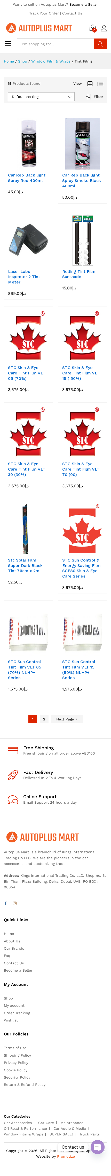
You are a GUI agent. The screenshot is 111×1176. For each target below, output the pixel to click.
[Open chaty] (98, 1147)
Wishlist (11, 1020)
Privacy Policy (16, 1062)
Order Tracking (17, 1013)
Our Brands (14, 948)
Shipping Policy (17, 1055)
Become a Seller (83, 4)
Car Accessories (18, 1123)
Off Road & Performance (25, 1128)
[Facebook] (5, 903)
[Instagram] (14, 903)
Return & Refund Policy (24, 1084)
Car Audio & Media (69, 1128)
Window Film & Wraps (23, 1134)
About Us (12, 941)
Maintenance (71, 1123)
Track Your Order (44, 13)
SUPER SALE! (61, 1134)
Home (9, 934)
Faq (7, 956)
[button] (22, 166)
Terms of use (15, 1048)
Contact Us (72, 13)
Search (100, 44)
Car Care (46, 1123)
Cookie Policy (15, 1070)
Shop (8, 998)
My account (14, 1005)
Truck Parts (89, 1134)
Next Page (65, 719)
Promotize (66, 1156)
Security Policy (17, 1077)
